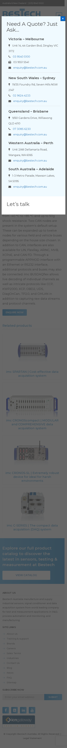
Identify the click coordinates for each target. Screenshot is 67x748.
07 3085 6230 (22, 129)
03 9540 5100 (21, 56)
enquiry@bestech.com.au (30, 67)
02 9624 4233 (21, 95)
